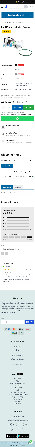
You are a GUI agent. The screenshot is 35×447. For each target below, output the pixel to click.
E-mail (2, 318)
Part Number (5, 69)
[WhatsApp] (17, 118)
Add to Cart (17, 107)
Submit (29, 322)
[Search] (26, 6)
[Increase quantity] (9, 107)
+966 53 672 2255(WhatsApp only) (18, 420)
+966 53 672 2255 (25, 114)
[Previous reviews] (2, 253)
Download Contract (8, 313)
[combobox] (2, 249)
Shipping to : (5, 160)
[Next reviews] (6, 253)
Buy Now (28, 107)
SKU (2, 79)
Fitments (4, 84)
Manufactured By (6, 65)
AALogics (22, 445)
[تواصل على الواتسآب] (31, 443)
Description (4, 89)
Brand (3, 74)
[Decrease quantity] (3, 107)
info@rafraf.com (18, 416)
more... (24, 85)
